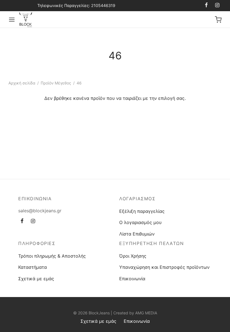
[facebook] (206, 5)
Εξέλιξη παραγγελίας (142, 211)
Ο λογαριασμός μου (140, 222)
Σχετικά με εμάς (36, 278)
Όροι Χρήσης (132, 256)
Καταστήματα (32, 267)
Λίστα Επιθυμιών (137, 234)
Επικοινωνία (132, 278)
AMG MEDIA (146, 312)
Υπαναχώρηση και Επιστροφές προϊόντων (164, 267)
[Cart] (218, 19)
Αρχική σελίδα (21, 83)
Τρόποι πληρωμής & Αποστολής (52, 256)
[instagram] (217, 5)
